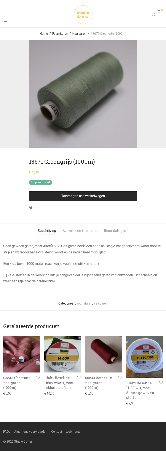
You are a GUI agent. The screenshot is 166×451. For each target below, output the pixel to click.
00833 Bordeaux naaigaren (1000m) (98, 383)
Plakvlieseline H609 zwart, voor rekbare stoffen (58, 383)
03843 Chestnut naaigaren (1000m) (16, 383)
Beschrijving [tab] (47, 231)
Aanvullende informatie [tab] (80, 231)
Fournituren (60, 33)
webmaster (74, 431)
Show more (10, 393)
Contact (56, 431)
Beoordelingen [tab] (116, 230)
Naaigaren (79, 33)
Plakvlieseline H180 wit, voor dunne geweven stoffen (140, 390)
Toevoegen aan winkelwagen (83, 196)
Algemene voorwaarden (30, 431)
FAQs (6, 431)
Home (44, 33)
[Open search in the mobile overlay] (154, 14)
